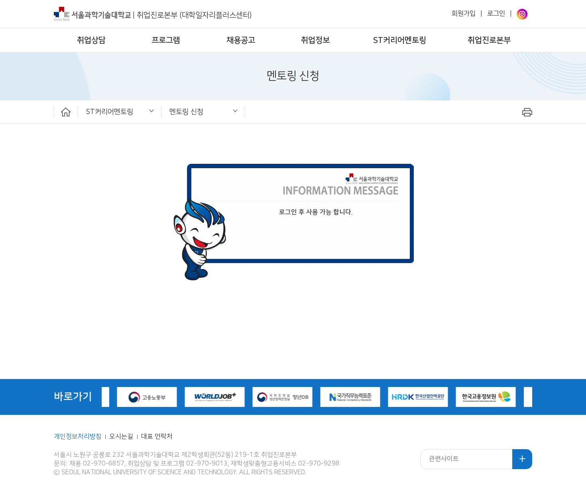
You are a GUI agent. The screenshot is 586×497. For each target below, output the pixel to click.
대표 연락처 (157, 436)
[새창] (522, 14)
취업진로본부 (489, 40)
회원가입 (464, 13)
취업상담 (91, 40)
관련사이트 (444, 459)
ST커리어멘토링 (399, 40)
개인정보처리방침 (78, 436)
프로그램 (165, 40)
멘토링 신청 (186, 112)
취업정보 (315, 40)
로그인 (496, 13)
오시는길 (122, 436)
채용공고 (240, 40)
